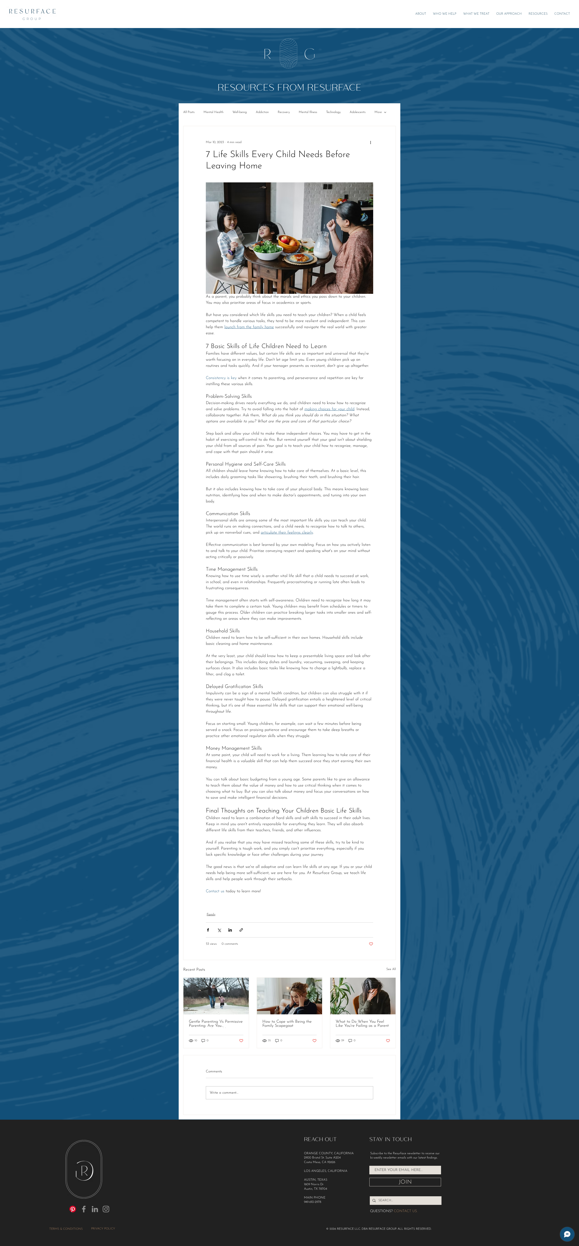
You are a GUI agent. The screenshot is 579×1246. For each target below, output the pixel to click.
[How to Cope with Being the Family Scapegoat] (289, 996)
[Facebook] (83, 1209)
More (378, 112)
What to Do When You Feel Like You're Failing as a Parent (362, 1024)
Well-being (240, 112)
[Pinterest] (72, 1209)
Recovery (284, 112)
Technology (333, 112)
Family (211, 914)
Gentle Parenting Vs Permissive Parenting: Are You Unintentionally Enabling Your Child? (216, 1024)
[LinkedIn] (94, 1209)
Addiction (262, 112)
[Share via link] (241, 930)
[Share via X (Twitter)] (219, 930)
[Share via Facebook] (208, 930)
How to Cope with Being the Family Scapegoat (287, 1024)
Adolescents (357, 112)
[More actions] (370, 142)
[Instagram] (106, 1209)
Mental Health (213, 112)
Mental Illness (308, 112)
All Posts (189, 112)
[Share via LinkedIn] (230, 930)
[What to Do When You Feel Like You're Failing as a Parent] (363, 996)
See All (391, 969)
